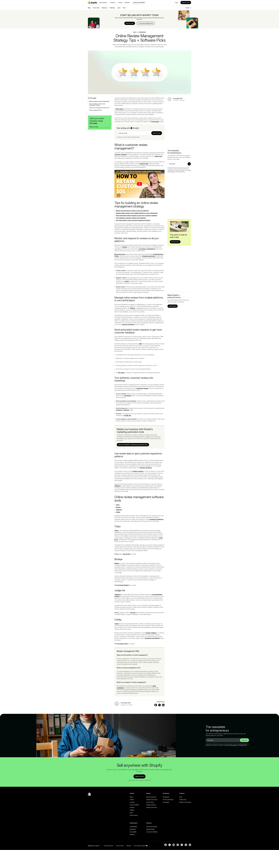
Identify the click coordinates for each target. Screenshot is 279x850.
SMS (140, 344)
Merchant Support (151, 797)
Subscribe (244, 740)
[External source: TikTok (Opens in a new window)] (182, 845)
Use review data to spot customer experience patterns (133, 220)
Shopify (124, 247)
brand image (155, 121)
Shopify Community (151, 807)
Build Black (133, 829)
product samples (151, 633)
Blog (89, 7)
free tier (132, 612)
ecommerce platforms (156, 519)
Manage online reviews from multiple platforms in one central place (137, 213)
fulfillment (117, 486)
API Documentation (168, 799)
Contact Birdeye (124, 585)
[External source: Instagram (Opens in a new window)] (178, 845)
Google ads (127, 415)
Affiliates (132, 810)
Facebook (126, 410)
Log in (176, 2)
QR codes (121, 372)
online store (158, 156)
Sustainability (133, 826)
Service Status (134, 815)
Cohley (118, 512)
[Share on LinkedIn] (163, 705)
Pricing (120, 2)
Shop (180, 797)
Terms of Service (108, 845)
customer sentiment (128, 324)
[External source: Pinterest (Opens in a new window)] (190, 845)
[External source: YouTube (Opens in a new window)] (173, 845)
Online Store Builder (151, 826)
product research (138, 471)
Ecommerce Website (151, 832)
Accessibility (133, 832)
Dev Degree (166, 802)
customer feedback (120, 154)
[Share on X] (159, 705)
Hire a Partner (150, 802)
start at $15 (126, 554)
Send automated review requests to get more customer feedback (136, 215)
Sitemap (128, 845)
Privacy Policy (181, 171)
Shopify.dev (166, 797)
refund (126, 281)
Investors (132, 802)
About (131, 797)
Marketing (112, 7)
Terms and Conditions (231, 745)
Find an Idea (96, 7)
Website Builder (150, 829)
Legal (131, 812)
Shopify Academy (151, 805)
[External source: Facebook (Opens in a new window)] (165, 845)
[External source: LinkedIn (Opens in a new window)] (186, 845)
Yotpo (118, 505)
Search (187, 7)
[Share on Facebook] (155, 705)
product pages (143, 163)
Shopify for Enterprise (185, 802)
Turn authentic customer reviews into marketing (131, 218)
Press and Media (134, 805)
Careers (132, 799)
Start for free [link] (156, 133)
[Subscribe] (189, 163)
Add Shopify (172, 306)
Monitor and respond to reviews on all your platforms (132, 210)
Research (132, 834)
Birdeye (132, 308)
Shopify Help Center (151, 799)
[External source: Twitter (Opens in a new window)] (169, 845)
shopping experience (148, 256)
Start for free (185, 2)
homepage (127, 395)
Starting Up (104, 7)
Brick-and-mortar (119, 254)
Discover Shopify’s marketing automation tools (132, 444)
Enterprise (127, 2)
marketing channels (142, 388)
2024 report (119, 109)
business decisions (146, 467)
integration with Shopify (152, 638)
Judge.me (119, 509)
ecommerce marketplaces (147, 249)
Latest (118, 7)
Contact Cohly (123, 643)
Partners (132, 807)
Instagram (119, 410)
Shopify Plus (182, 799)
